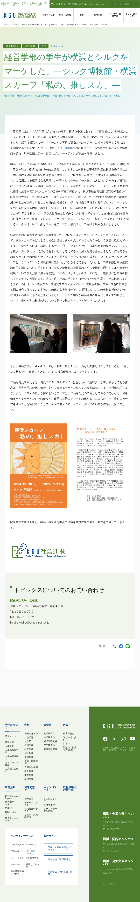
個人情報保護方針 (114, 749)
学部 (27, 725)
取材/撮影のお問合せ (70, 788)
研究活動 (98, 15)
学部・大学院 (65, 15)
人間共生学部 (31, 767)
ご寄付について (78, 4)
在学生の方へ (25, 4)
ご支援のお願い (11, 769)
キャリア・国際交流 (115, 15)
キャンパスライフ (50, 788)
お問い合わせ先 (65, 4)
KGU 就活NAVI (30, 852)
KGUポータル (17, 844)
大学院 (47, 725)
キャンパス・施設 (11, 763)
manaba (29, 844)
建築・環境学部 (31, 762)
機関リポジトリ (11, 813)
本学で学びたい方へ (6, 4)
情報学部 (28, 757)
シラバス (67, 743)
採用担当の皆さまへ (31, 809)
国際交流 (28, 798)
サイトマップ (124, 749)
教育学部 (28, 771)
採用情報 (132, 749)
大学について (48, 15)
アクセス (54, 4)
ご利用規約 (106, 749)
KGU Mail (15, 851)
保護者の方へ (33, 4)
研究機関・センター (11, 803)
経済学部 (28, 745)
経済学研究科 (50, 741)
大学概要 (9, 746)
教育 (82, 15)
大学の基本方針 (11, 751)
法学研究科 (49, 737)
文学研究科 (49, 733)
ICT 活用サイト (32, 859)
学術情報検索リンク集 (17, 872)
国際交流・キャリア (30, 788)
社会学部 (28, 737)
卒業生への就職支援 (31, 816)
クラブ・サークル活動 (50, 809)
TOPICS (16, 25)
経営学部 (70, 148)
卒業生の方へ (16, 4)
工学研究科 (49, 745)
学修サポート (50, 804)
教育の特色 (68, 733)
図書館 (8, 808)
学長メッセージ (11, 737)
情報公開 (9, 742)
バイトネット (17, 857)
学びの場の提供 (69, 738)
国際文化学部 (31, 733)
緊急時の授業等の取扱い (69, 748)
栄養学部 (28, 775)
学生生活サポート (50, 799)
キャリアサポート (31, 803)
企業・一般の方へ (42, 4)
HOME (6, 25)
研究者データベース (11, 819)
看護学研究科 (50, 749)
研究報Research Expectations (12, 797)
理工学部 (28, 753)
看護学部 (28, 779)
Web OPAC (16, 864)
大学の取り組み (11, 757)
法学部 (27, 741)
